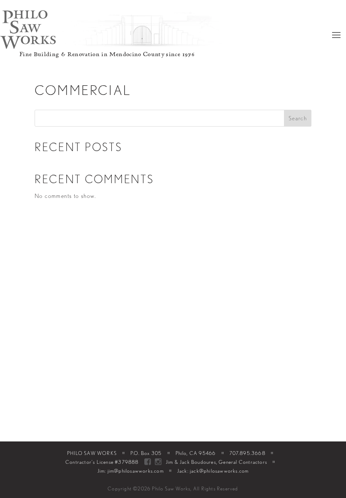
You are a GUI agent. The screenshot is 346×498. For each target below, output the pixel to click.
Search (298, 118)
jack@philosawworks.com (219, 471)
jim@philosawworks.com (136, 471)
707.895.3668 (247, 453)
